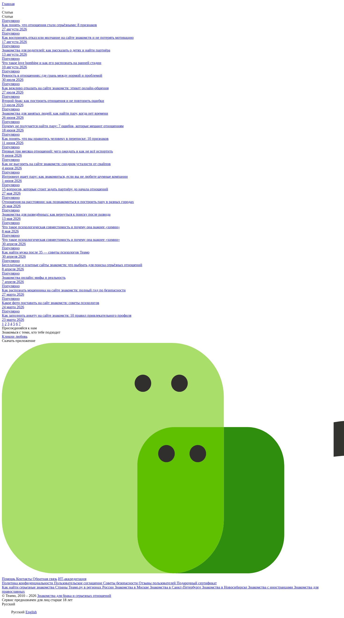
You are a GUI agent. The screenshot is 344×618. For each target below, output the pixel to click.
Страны (62, 587)
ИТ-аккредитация (72, 579)
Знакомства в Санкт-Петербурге (176, 587)
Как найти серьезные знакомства (28, 587)
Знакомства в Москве (132, 587)
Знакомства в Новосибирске (225, 587)
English (31, 612)
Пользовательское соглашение (78, 583)
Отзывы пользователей (158, 583)
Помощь (9, 579)
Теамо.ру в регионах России (92, 587)
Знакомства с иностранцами (271, 587)
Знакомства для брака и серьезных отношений (74, 596)
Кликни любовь (14, 336)
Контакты (24, 579)
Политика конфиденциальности (28, 583)
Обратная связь (45, 579)
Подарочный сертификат (197, 583)
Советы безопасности (121, 583)
